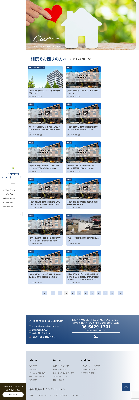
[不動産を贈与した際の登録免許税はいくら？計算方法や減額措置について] (83, 113)
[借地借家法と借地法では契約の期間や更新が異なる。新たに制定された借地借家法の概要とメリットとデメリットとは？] (83, 261)
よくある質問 (8, 202)
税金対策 (41, 68)
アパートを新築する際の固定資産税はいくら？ (83, 239)
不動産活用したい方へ (89, 369)
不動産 (31, 68)
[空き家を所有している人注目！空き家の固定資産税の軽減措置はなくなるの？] (45, 261)
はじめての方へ (9, 190)
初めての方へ (34, 366)
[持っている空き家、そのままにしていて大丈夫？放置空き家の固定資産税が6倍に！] (45, 113)
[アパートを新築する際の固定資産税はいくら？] (83, 224)
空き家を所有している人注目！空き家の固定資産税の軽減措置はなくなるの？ (45, 275)
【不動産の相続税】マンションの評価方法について (45, 91)
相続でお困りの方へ (88, 373)
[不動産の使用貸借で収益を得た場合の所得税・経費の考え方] (83, 188)
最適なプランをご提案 (61, 366)
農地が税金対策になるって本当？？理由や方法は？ (82, 91)
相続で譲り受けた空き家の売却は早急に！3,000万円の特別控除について (44, 166)
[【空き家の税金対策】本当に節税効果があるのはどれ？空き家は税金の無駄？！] (45, 224)
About (33, 360)
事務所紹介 (33, 380)
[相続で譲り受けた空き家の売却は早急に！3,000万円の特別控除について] (45, 152)
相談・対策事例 (58, 380)
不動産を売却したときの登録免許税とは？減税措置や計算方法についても (82, 166)
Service (57, 360)
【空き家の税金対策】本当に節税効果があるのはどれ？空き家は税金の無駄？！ (45, 239)
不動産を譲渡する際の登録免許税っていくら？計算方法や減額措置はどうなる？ (45, 203)
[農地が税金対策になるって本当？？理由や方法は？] (83, 77)
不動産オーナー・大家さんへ (91, 366)
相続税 (36, 68)
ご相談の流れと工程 (60, 376)
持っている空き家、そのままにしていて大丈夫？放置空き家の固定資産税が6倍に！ (44, 129)
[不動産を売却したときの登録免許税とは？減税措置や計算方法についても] (83, 152)
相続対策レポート (59, 369)
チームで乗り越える (36, 376)
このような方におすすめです (63, 373)
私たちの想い (34, 369)
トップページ (38, 46)
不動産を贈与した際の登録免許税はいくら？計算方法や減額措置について (83, 128)
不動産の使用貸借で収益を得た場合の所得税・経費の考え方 (83, 203)
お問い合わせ (8, 206)
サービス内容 (8, 194)
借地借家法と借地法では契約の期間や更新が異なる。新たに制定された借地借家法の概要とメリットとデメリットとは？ (83, 277)
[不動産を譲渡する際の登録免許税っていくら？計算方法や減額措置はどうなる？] (45, 188)
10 (112, 293)
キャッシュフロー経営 (37, 373)
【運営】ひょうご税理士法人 (38, 395)
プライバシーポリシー (78, 395)
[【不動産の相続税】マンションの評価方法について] (45, 77)
